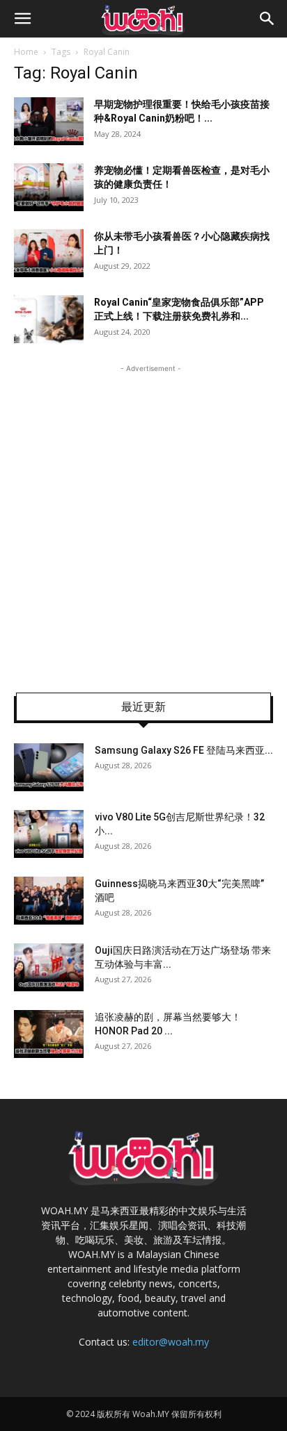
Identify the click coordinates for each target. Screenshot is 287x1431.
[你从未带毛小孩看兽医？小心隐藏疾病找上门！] (49, 253)
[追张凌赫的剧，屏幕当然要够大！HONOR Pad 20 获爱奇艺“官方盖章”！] (49, 1034)
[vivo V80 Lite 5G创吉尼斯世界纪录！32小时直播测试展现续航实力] (49, 834)
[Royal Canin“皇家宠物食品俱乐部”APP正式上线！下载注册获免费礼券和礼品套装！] (49, 319)
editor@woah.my (170, 1341)
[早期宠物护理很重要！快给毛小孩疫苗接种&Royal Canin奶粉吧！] (49, 121)
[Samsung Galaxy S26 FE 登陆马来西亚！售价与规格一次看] (49, 767)
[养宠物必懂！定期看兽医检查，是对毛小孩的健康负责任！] (49, 187)
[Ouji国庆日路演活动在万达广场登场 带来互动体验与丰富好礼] (49, 967)
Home (26, 52)
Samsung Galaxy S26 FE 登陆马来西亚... (184, 750)
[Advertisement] (143, 519)
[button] (22, 19)
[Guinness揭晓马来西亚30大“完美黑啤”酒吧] (49, 901)
